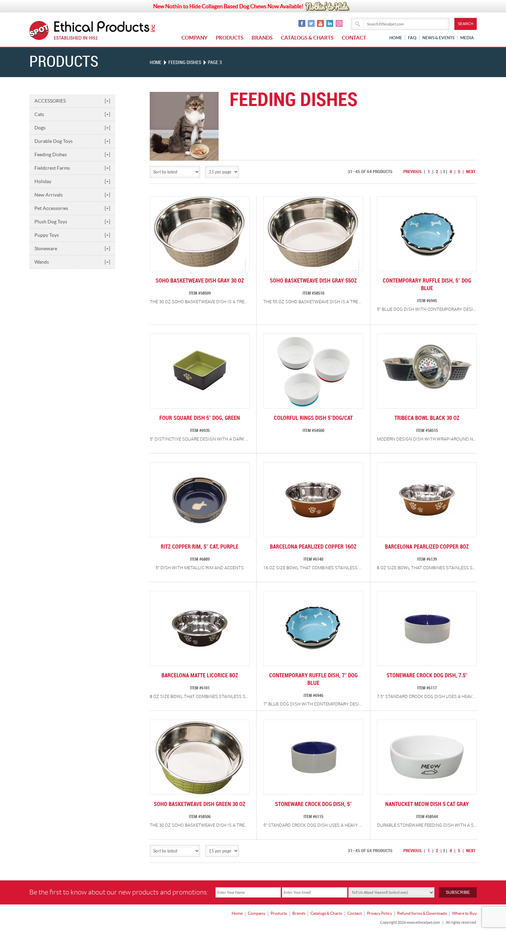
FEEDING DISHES (184, 62)
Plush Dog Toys (72, 221)
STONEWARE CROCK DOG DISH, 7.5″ (427, 676)
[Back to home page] (105, 30)
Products (229, 38)
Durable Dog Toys (72, 141)
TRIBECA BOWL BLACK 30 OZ (427, 418)
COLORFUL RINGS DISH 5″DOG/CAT (313, 418)
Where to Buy (464, 913)
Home (395, 37)
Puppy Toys (72, 235)
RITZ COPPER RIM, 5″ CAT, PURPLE (200, 547)
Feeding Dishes (72, 154)
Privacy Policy (379, 913)
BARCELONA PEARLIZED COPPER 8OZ (427, 547)
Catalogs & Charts (307, 38)
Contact (354, 38)
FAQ (412, 37)
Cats (72, 114)
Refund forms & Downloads (422, 913)
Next (470, 171)
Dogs (72, 127)
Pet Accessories (72, 208)
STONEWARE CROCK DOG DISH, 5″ (313, 804)
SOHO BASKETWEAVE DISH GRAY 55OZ (313, 281)
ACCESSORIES (72, 101)
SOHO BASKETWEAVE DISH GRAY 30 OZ (200, 281)
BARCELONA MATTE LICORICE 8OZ (199, 676)
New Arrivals (72, 195)
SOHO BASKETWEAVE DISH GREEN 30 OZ (199, 804)
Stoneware (72, 248)
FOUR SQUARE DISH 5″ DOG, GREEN (199, 418)
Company (194, 38)
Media (467, 37)
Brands (262, 38)
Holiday (72, 181)
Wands (72, 262)
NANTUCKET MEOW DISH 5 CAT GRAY (427, 804)
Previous (412, 171)
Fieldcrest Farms (72, 168)
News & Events (438, 37)
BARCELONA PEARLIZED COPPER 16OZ (313, 547)
